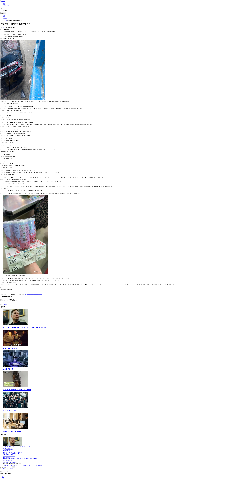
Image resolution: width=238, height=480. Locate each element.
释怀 (6, 304)
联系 (4, 4)
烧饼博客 (40, 465)
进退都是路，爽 (8, 369)
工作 (5, 468)
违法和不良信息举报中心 (8, 460)
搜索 (13, 467)
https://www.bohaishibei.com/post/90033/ (33, 294)
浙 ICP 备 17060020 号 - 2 (16, 465)
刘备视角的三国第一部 (10, 348)
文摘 (6, 20)
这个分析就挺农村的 (7, 457)
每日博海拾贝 (6, 5)
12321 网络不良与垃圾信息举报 (10, 462)
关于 (4, 3)
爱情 (4, 468)
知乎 (4, 291)
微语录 (11, 468)
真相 (7, 468)
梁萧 (4, 27)
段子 (9, 468)
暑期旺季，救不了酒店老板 (12, 431)
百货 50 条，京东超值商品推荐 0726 (11, 453)
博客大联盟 (45, 465)
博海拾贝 (2, 20)
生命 (4, 304)
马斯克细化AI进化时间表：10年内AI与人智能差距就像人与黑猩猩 (24, 327)
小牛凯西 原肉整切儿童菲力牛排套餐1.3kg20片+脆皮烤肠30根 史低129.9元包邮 (20, 458)
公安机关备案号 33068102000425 (30, 465)
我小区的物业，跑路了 (10, 410)
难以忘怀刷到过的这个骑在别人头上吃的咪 (17, 390)
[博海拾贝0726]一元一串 (8, 448)
